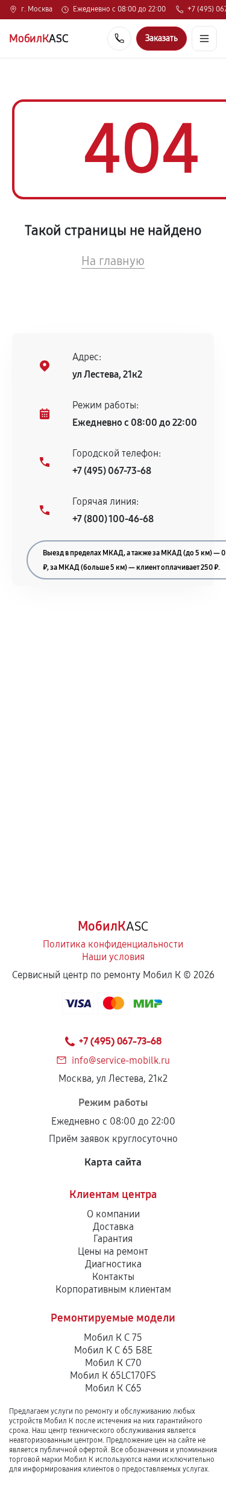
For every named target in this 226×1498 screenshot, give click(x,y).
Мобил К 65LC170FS (113, 1375)
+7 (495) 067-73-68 (111, 470)
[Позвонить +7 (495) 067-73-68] (119, 39)
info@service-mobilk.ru (121, 1060)
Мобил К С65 (113, 1388)
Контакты (113, 1276)
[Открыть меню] (204, 38)
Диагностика (113, 1264)
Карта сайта (113, 1162)
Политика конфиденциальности (113, 944)
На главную (113, 261)
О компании (113, 1214)
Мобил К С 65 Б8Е (113, 1350)
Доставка (113, 1226)
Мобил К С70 (113, 1362)
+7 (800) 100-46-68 (113, 519)
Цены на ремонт (113, 1251)
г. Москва (36, 9)
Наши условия (113, 957)
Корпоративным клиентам (113, 1289)
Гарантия (113, 1238)
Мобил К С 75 (113, 1337)
